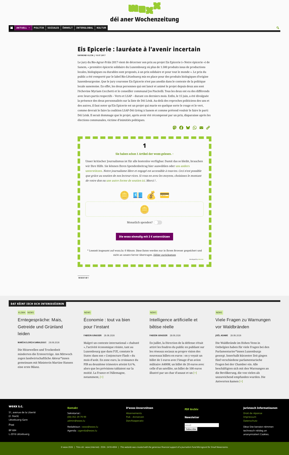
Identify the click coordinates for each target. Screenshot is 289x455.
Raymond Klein (85, 55)
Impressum (249, 416)
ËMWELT (68, 27)
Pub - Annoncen (135, 416)
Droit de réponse (252, 413)
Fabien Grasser (93, 335)
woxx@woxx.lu (90, 426)
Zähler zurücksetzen (164, 254)
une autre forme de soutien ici (125, 180)
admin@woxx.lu (76, 420)
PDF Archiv (191, 409)
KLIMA (21, 312)
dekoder (201, 259)
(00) (76, 416)
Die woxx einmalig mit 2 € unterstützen (144, 236)
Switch (155, 222)
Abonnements (134, 413)
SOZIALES (53, 27)
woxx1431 (83, 278)
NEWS (31, 312)
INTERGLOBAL (84, 27)
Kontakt (72, 408)
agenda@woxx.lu (87, 430)
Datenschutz (250, 420)
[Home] (12, 27)
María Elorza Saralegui (32, 342)
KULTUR (101, 27)
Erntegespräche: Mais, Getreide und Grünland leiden (40, 326)
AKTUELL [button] (21, 27)
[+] (101, 377)
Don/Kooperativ (134, 420)
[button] (277, 27)
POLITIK (39, 27)
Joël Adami (221, 335)
